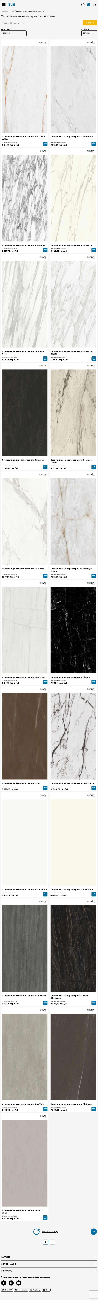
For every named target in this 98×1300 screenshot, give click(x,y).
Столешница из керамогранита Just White (72, 889)
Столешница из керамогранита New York (23, 1104)
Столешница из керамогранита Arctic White (24, 889)
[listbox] (14, 33)
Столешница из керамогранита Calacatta (71, 245)
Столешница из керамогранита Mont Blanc (24, 677)
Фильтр (90, 23)
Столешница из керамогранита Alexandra (72, 136)
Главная (4, 11)
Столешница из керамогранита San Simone (73, 783)
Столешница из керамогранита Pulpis (21, 783)
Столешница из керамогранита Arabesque (23, 245)
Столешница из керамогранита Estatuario (23, 569)
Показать (85, 29)
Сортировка (6, 29)
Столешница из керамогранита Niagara (70, 677)
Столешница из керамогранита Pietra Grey (72, 1104)
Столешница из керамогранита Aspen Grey (24, 995)
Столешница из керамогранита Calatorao (23, 460)
